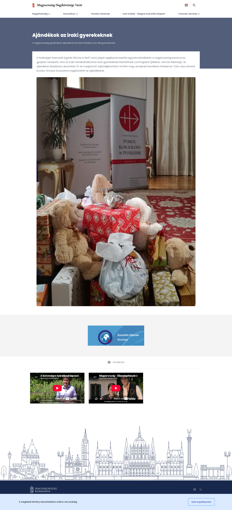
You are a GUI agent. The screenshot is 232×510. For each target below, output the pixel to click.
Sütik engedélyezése (201, 502)
